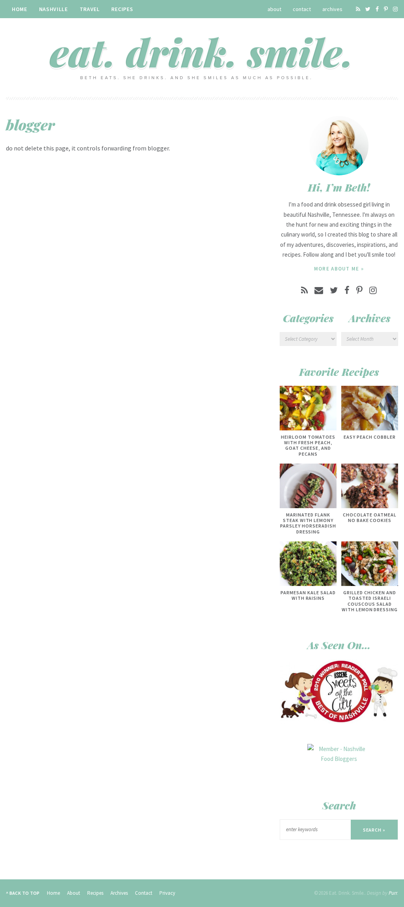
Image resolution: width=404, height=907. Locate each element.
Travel (90, 9)
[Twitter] (367, 9)
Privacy (167, 893)
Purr (393, 893)
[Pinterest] (386, 9)
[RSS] (358, 9)
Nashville (53, 9)
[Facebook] (377, 9)
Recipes (122, 9)
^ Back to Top (23, 893)
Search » (374, 830)
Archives (332, 9)
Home (19, 9)
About (274, 9)
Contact (302, 9)
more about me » (339, 268)
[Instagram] (395, 9)
